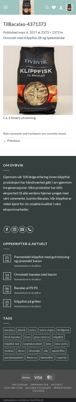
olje (46, 350)
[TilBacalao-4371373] (38, 80)
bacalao (9, 330)
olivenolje (34, 350)
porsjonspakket (13, 357)
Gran (27, 337)
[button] (5, 7)
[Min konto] (61, 7)
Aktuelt (57, 384)
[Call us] (29, 229)
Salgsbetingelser (38, 387)
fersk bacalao (12, 337)
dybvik (22, 330)
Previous (11, 140)
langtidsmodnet (32, 343)
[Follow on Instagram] (14, 229)
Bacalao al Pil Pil (26, 288)
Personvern (63, 387)
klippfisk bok (11, 343)
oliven (21, 350)
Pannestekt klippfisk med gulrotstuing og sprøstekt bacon (41, 259)
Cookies (39, 390)
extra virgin (47, 330)
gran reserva (42, 337)
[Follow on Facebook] (7, 229)
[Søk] (47, 7)
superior (62, 357)
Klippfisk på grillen (27, 301)
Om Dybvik (20, 384)
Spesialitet (47, 357)
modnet (9, 350)
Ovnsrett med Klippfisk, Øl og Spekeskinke (34, 38)
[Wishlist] (54, 7)
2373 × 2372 (50, 32)
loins (48, 343)
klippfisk (58, 337)
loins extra (61, 343)
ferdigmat (63, 330)
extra (32, 330)
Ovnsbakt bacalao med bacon (35, 274)
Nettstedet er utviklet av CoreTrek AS (23, 400)
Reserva (32, 357)
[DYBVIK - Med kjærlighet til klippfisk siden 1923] (26, 7)
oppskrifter (58, 350)
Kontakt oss (13, 387)
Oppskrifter (39, 384)
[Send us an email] (22, 229)
